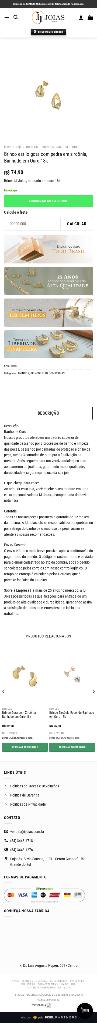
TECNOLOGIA (39, 1005)
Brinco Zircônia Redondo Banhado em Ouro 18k (71, 715)
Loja (19, 147)
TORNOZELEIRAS (48, 984)
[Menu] (7, 18)
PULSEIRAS (28, 984)
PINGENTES (77, 981)
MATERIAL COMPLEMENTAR (44, 987)
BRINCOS (32, 147)
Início (7, 147)
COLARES (41, 981)
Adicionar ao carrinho (48, 201)
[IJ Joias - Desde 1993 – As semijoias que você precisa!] (48, 17)
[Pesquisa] (15, 17)
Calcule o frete (15, 212)
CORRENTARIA (58, 981)
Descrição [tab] (48, 413)
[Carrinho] (90, 17)
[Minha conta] (81, 17)
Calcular (76, 223)
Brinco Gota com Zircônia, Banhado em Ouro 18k (19, 715)
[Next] (93, 702)
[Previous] (3, 702)
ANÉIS (15, 981)
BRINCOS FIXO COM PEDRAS (60, 147)
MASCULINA (68, 984)
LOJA (67, 987)
